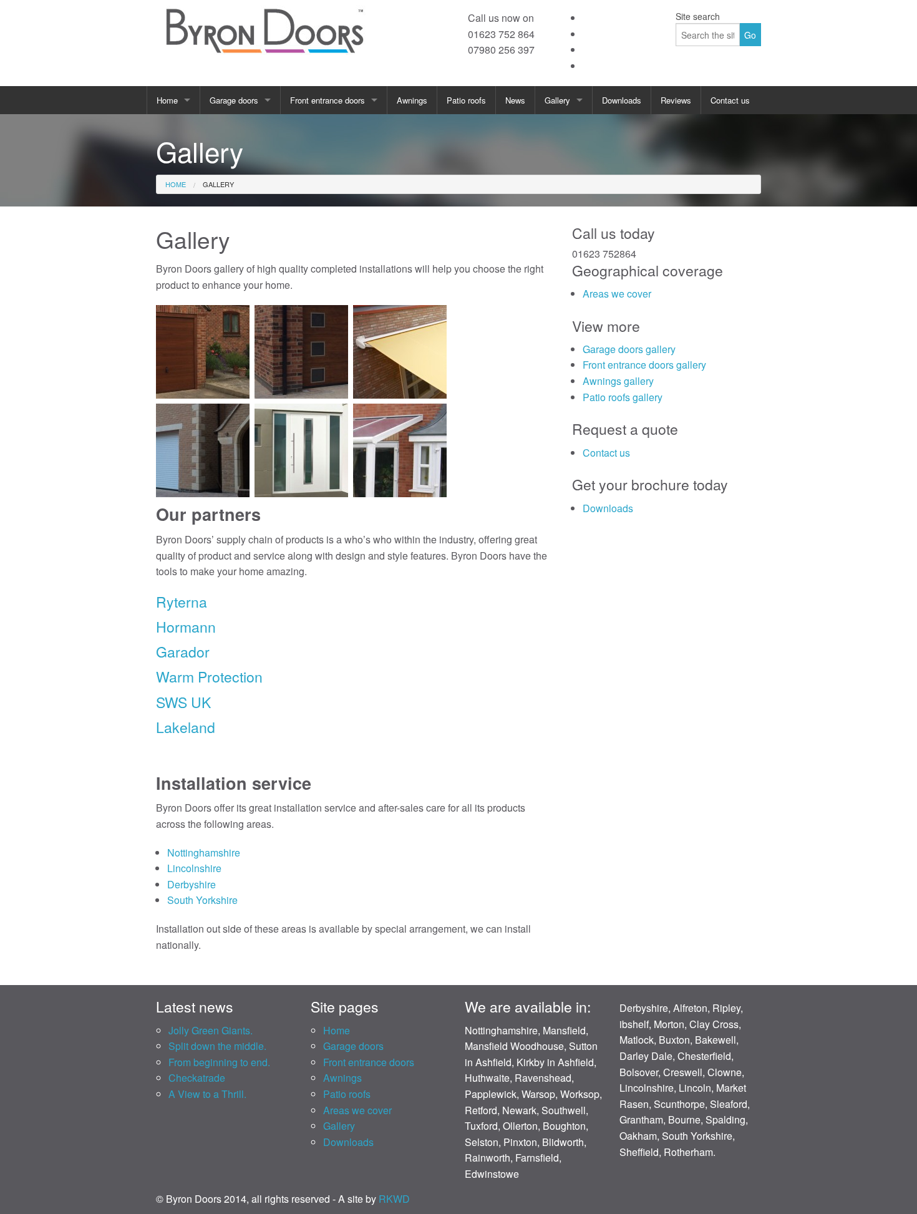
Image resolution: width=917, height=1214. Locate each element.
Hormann (186, 626)
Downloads (621, 100)
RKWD (394, 1199)
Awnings (412, 100)
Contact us (730, 100)
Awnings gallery (618, 381)
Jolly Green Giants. (210, 1030)
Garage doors (234, 100)
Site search (698, 16)
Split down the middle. (217, 1046)
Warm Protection (209, 676)
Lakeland (185, 727)
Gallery (557, 100)
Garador (183, 651)
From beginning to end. (219, 1062)
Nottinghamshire (203, 852)
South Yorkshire (202, 900)
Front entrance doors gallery (644, 364)
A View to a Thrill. (207, 1094)
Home (167, 100)
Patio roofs (466, 100)
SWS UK (183, 702)
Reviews (676, 100)
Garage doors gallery (629, 349)
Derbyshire (191, 884)
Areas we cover (617, 293)
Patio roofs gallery (622, 397)
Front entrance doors (327, 100)
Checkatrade (196, 1078)
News (515, 100)
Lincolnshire (194, 868)
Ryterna (181, 601)
